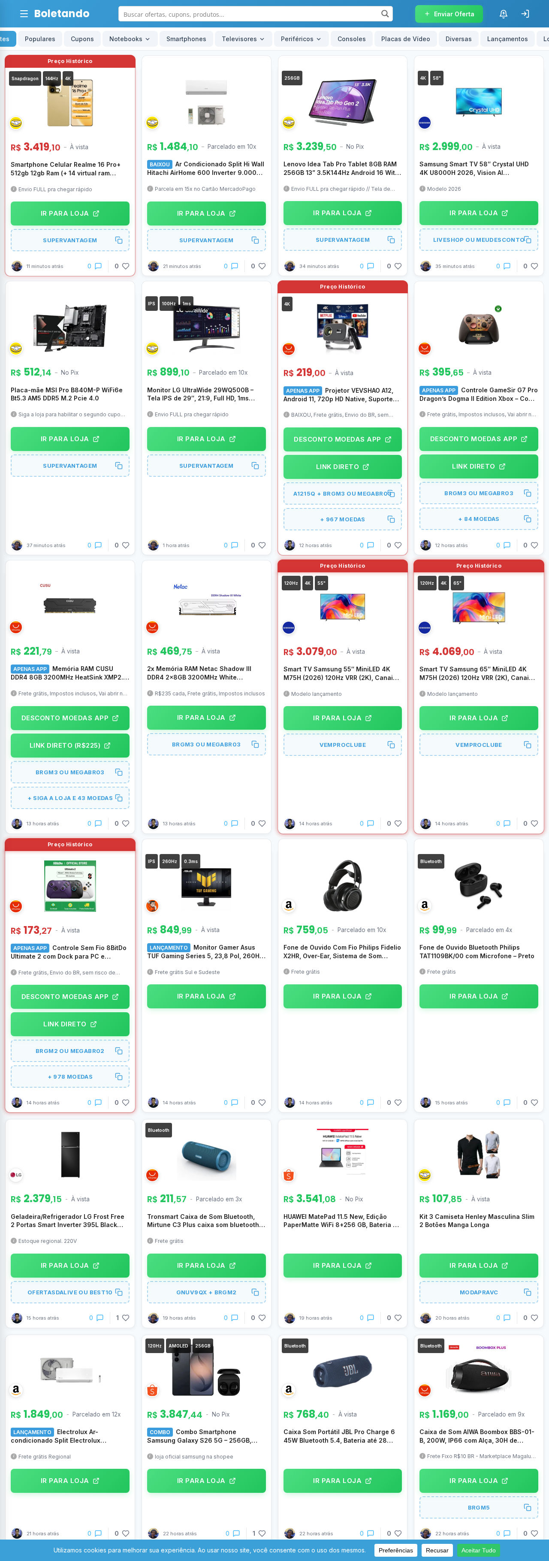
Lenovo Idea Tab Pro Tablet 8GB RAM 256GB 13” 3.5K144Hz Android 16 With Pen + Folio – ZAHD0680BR (341, 168)
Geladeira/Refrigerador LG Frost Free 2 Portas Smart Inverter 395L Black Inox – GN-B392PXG (67, 1221)
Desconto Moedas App (337, 439)
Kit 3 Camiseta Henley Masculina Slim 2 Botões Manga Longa (476, 1221)
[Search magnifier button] (385, 13)
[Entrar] (525, 13)
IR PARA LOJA (65, 213)
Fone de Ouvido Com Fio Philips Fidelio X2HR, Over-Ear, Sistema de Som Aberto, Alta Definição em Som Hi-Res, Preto (342, 952)
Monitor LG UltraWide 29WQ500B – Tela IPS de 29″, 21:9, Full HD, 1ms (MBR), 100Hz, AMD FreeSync (200, 394)
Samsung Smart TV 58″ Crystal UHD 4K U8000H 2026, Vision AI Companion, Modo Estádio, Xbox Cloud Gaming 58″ (478, 168)
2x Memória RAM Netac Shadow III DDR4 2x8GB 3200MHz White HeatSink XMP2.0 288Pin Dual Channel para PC (199, 673)
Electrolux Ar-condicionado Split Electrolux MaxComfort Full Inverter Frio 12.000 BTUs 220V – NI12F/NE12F (67, 1436)
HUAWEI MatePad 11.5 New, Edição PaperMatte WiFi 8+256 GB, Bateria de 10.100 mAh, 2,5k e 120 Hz (342, 1221)
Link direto (337, 467)
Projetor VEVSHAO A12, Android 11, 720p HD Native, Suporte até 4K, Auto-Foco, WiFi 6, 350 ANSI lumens (338, 395)
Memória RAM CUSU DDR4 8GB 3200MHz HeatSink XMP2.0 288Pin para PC (69, 673)
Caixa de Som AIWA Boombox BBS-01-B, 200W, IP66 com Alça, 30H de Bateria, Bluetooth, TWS (476, 1436)
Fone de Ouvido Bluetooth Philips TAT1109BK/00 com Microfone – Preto (476, 951)
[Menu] (24, 13)
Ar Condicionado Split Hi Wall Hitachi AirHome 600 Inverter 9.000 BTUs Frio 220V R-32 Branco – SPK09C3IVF (205, 168)
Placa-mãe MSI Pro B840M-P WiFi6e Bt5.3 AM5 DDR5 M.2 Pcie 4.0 (67, 394)
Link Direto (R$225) (65, 745)
